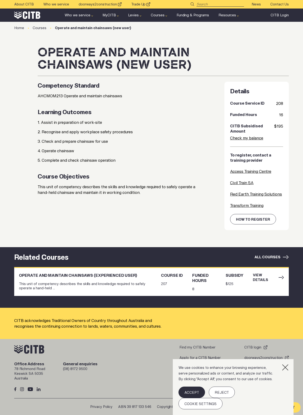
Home (19, 28)
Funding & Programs (193, 15)
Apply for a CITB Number (200, 357)
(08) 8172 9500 (75, 368)
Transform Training (246, 205)
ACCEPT (191, 392)
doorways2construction (98, 4)
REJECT (222, 392)
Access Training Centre (250, 171)
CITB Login (280, 15)
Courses (158, 15)
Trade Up (138, 4)
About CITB (24, 4)
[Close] (285, 367)
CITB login (252, 347)
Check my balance (246, 137)
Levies (133, 15)
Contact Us (279, 4)
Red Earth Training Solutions (256, 194)
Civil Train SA (242, 182)
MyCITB (109, 15)
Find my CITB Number (197, 347)
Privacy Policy (101, 406)
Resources (227, 15)
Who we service (56, 4)
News (256, 4)
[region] (233, 387)
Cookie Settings (200, 404)
